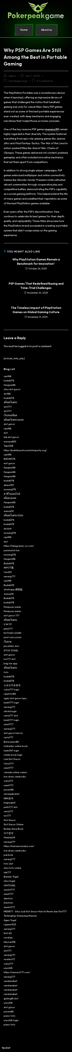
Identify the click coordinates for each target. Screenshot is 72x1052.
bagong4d (9, 802)
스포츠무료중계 (12, 685)
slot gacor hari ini (13, 732)
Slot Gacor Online (13, 824)
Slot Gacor (10, 820)
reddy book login (13, 754)
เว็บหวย (8, 641)
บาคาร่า (8, 624)
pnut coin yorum (12, 637)
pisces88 (9, 789)
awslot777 (9, 889)
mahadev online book (16, 745)
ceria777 (8, 737)
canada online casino (15, 772)
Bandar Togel (11, 876)
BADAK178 (9, 458)
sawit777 (8, 724)
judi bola (8, 854)
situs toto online (12, 867)
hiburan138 (10, 941)
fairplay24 (9, 837)
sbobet (8, 528)
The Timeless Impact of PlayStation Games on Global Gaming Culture (36, 310)
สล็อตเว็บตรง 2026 (13, 515)
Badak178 (9, 563)
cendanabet (10, 980)
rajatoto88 (10, 693)
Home (24, 29)
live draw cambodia (15, 776)
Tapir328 (8, 445)
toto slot (8, 863)
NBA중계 (8, 798)
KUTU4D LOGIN (12, 632)
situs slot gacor (12, 389)
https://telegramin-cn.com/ (19, 545)
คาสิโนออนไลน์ (12, 493)
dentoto (8, 898)
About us (46, 29)
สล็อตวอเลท (10, 498)
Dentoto (8, 902)
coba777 (8, 780)
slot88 (7, 393)
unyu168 (8, 967)
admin (12, 76)
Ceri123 (8, 572)
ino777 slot (10, 658)
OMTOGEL (10, 885)
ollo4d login (10, 711)
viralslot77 (9, 959)
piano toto (9, 1015)
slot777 (8, 406)
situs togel (9, 880)
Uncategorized (17, 81)
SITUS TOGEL (11, 650)
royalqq (8, 937)
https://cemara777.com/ (17, 972)
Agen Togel (10, 920)
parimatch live (12, 550)
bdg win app (10, 663)
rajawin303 (10, 924)
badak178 (9, 380)
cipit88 (7, 376)
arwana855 (10, 441)
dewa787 (9, 484)
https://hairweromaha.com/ (19, 846)
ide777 (7, 872)
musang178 (10, 489)
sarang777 (9, 576)
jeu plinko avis (11, 645)
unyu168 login (11, 1020)
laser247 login (11, 750)
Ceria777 (9, 763)
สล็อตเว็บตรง (10, 402)
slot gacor (9, 423)
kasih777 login (11, 702)
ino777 (7, 815)
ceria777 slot (11, 715)
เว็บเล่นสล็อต (10, 415)
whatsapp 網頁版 (13, 589)
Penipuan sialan (12, 606)
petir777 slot (11, 807)
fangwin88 (10, 384)
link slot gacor (11, 436)
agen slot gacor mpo (15, 698)
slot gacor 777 (11, 615)
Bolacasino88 (11, 741)
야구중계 (8, 833)
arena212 (9, 511)
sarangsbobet (11, 793)
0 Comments (45, 81)
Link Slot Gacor (12, 759)
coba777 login (11, 689)
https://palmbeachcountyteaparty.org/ (25, 450)
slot (6, 432)
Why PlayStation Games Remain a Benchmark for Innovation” (36, 261)
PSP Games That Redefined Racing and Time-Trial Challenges (36, 285)
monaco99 (52, 129)
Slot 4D (8, 933)
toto (6, 672)
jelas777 (8, 628)
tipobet (6, 1047)
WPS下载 (9, 567)
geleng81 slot (11, 998)
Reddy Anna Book (13, 828)
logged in (23, 346)
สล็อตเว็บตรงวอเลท (14, 419)
